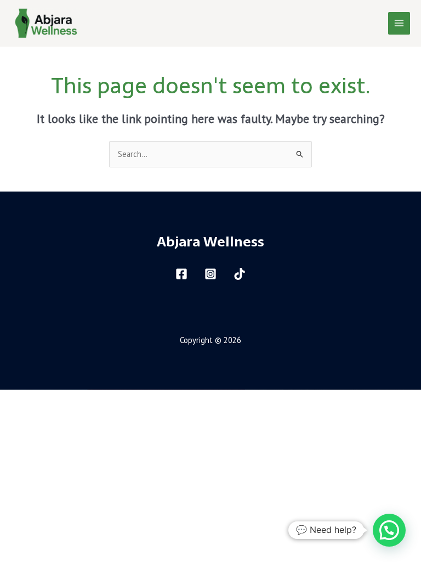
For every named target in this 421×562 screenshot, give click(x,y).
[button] (389, 530)
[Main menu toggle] (399, 23)
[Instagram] (210, 274)
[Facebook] (181, 274)
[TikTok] (240, 274)
